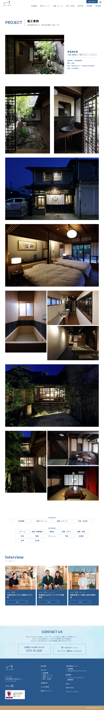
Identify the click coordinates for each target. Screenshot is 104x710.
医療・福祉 (81, 531)
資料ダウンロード (46, 691)
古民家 (81, 536)
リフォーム (52, 536)
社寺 (22, 540)
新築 (37, 536)
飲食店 (52, 531)
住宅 (22, 536)
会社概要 (89, 6)
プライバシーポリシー (72, 692)
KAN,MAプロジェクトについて (77, 671)
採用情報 (98, 6)
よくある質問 (45, 687)
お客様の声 (44, 683)
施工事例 (80, 6)
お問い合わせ (92, 1)
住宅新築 (34, 6)
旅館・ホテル (66, 531)
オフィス (22, 531)
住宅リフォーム (45, 6)
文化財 (37, 540)
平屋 (66, 536)
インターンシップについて (76, 678)
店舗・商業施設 (37, 531)
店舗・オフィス (58, 6)
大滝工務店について (72, 666)
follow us (8, 686)
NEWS (68, 684)
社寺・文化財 (70, 6)
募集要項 (70, 680)
